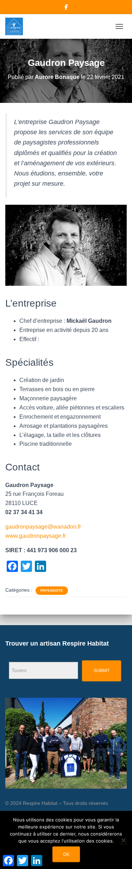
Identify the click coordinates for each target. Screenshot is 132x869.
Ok (66, 854)
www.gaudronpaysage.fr (35, 536)
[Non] (123, 840)
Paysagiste (51, 590)
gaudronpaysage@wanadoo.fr (43, 527)
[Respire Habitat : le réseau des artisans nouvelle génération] (16, 26)
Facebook (66, 8)
